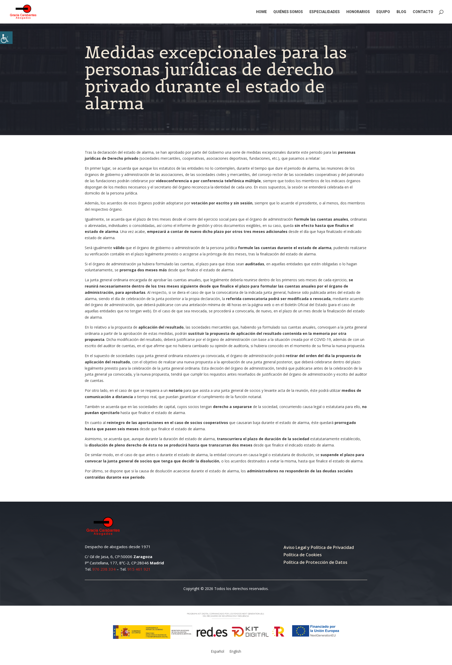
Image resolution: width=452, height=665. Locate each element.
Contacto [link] (423, 12)
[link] (6, 37)
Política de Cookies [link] (303, 555)
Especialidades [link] (324, 12)
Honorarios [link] (358, 12)
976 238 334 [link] (104, 569)
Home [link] (261, 12)
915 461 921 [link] (139, 569)
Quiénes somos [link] (288, 12)
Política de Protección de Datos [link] (315, 562)
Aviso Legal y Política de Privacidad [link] (319, 547)
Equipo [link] (383, 12)
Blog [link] (401, 12)
